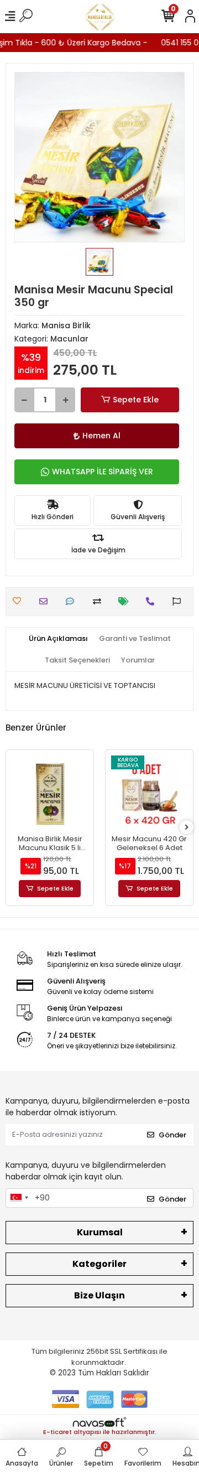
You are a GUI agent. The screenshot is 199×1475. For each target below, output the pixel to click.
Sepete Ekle (136, 399)
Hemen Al (101, 435)
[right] (186, 827)
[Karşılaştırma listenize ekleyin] (99, 601)
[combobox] (19, 1198)
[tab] (58, 639)
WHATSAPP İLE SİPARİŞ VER (102, 471)
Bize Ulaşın (99, 1295)
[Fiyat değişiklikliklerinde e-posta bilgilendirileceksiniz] (126, 601)
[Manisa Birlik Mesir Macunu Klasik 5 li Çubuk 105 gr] (50, 793)
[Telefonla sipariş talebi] (153, 601)
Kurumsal (100, 1232)
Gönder (172, 1135)
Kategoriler (99, 1263)
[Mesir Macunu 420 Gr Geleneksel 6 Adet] (149, 793)
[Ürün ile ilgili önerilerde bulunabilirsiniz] (179, 601)
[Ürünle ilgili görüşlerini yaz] (72, 601)
